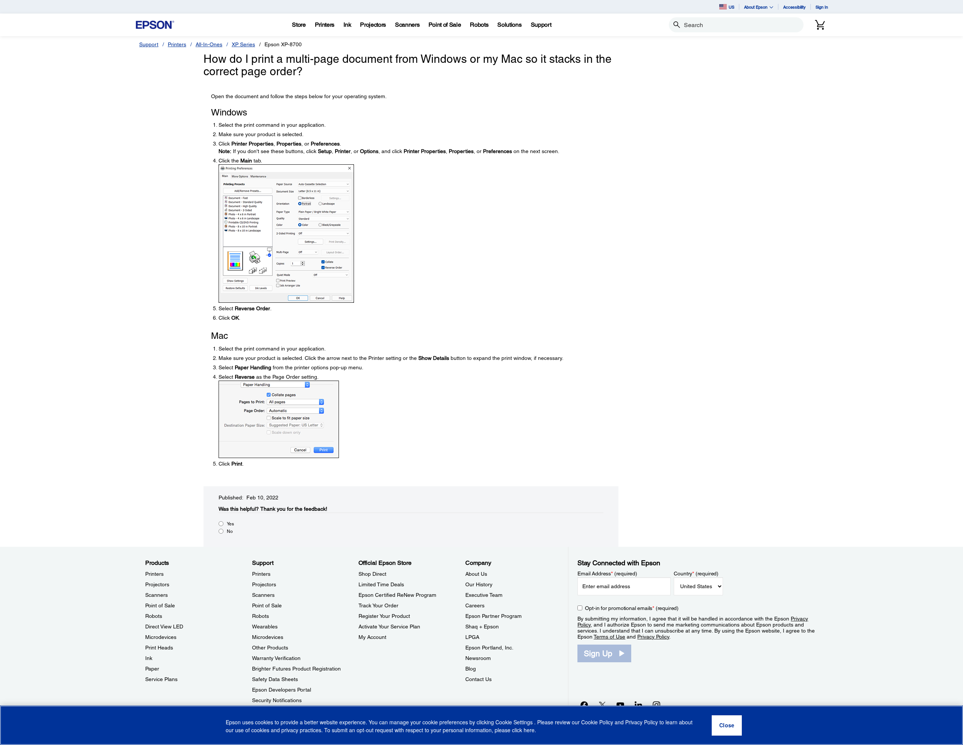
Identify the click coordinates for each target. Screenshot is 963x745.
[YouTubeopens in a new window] (620, 705)
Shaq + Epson (482, 627)
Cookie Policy (597, 722)
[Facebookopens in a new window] (584, 705)
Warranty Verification (276, 658)
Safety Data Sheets (275, 679)
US (731, 7)
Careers (475, 605)
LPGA (472, 637)
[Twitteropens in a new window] (602, 705)
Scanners (156, 595)
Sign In (822, 7)
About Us (476, 574)
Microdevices (160, 637)
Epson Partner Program (493, 616)
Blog (470, 669)
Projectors (157, 584)
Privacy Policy (653, 637)
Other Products (270, 648)
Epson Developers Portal (281, 690)
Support (148, 44)
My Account (372, 637)
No (230, 531)
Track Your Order (378, 605)
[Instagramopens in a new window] (656, 705)
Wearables (265, 627)
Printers (177, 44)
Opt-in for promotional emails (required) (632, 608)
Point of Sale (160, 605)
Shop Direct (372, 574)
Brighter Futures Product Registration (296, 669)
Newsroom (478, 658)
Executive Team (484, 595)
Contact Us (478, 679)
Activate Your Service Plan (389, 627)
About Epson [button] (755, 7)
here (529, 730)
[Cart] (820, 24)
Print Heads (159, 648)
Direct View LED (164, 627)
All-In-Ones (209, 44)
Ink (148, 658)
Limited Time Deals (381, 584)
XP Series (243, 44)
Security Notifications (277, 700)
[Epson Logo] (155, 25)
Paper (152, 669)
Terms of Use (609, 637)
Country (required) (696, 574)
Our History (478, 584)
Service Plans (161, 679)
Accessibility (794, 7)
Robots (153, 616)
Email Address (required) (607, 574)
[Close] (727, 725)
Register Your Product (384, 616)
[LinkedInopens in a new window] (638, 705)
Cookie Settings (514, 722)
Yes (230, 524)
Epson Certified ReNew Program (397, 595)
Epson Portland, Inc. (489, 648)
